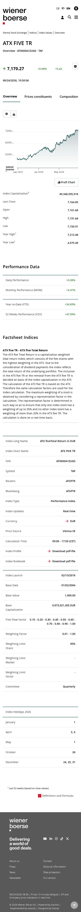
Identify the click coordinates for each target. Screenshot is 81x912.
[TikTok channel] (61, 839)
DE (58, 8)
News (12, 872)
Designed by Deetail (48, 908)
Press (12, 866)
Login (63, 17)
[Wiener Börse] (15, 15)
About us (14, 861)
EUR (72, 521)
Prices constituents (38, 97)
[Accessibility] (76, 8)
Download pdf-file (63, 551)
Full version (49, 878)
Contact (47, 861)
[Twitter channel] (67, 839)
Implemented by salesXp (23, 908)
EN (68, 8)
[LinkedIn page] (51, 839)
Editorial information (54, 866)
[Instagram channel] (56, 839)
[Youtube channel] (45, 839)
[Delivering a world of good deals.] (20, 845)
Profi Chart (67, 182)
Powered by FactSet (48, 904)
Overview (10, 96)
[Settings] (6, 114)
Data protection (51, 872)
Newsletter (15, 878)
